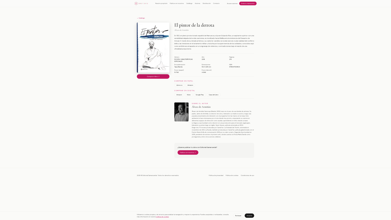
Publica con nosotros (177, 3)
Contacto (216, 3)
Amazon (190, 85)
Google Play (200, 95)
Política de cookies (232, 175)
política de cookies (162, 217)
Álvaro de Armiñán (201, 106)
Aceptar (249, 216)
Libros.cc (179, 85)
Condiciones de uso (247, 175)
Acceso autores (232, 3)
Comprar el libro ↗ (153, 76)
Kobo (189, 95)
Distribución (207, 3)
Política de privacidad (216, 175)
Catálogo (189, 3)
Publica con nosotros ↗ (188, 152)
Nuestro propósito (161, 3)
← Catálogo (141, 18)
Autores (197, 3)
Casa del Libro (213, 95)
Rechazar (238, 216)
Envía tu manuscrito (248, 3)
